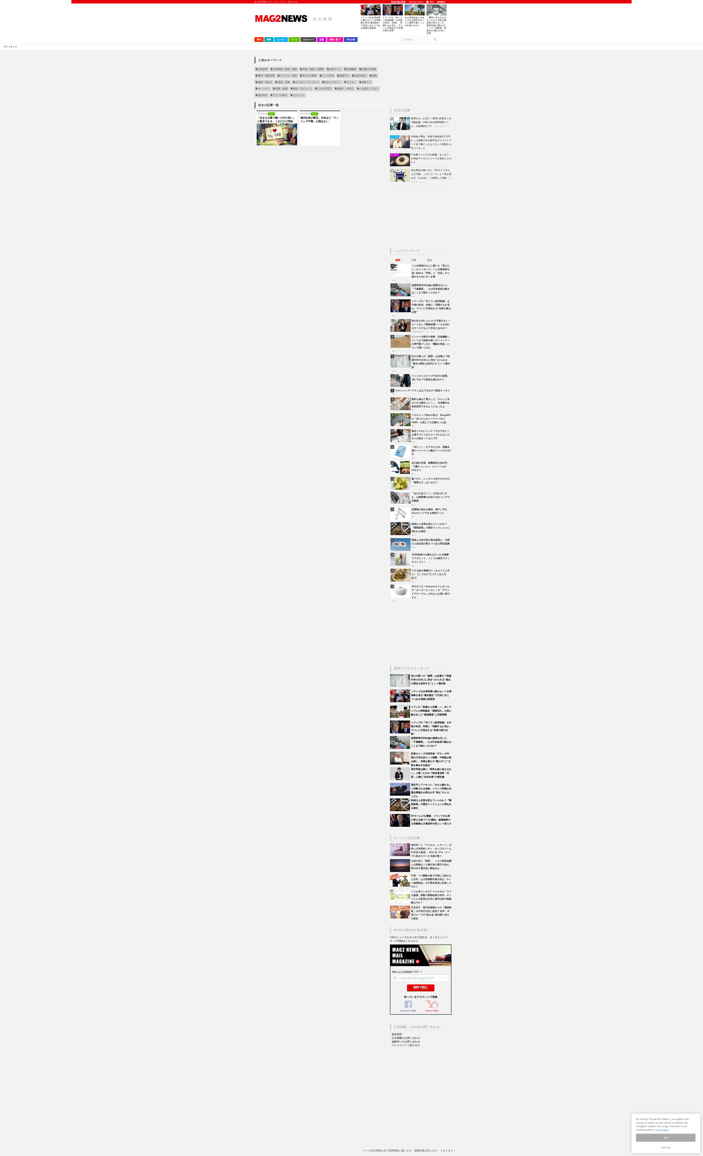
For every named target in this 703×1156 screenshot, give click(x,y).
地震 (374, 76)
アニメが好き (280, 95)
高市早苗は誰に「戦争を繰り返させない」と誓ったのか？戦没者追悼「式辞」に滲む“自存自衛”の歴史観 (431, 773)
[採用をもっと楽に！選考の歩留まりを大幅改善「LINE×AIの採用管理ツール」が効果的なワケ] (400, 129)
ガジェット (299, 95)
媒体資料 (397, 1034)
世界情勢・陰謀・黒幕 (285, 69)
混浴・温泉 (284, 82)
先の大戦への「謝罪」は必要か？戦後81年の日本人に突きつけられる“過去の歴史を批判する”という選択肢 (431, 679)
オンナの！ (264, 88)
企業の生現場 (369, 69)
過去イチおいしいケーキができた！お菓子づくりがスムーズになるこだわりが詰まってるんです (431, 435)
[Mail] (330, 19)
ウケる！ (351, 82)
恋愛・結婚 (281, 88)
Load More (320, 152)
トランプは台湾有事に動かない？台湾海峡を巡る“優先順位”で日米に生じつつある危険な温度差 (370, 22)
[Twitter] (320, 19)
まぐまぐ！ (449, 1150)
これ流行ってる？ (368, 88)
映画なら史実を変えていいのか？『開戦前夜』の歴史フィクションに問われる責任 (431, 528)
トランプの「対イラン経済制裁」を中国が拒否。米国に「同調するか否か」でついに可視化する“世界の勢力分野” (393, 24)
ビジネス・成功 (288, 76)
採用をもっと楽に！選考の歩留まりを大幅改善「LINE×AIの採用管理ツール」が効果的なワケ (431, 122)
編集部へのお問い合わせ (406, 1041)
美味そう (366, 82)
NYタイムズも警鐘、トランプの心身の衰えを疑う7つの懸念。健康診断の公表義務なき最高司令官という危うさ (431, 819)
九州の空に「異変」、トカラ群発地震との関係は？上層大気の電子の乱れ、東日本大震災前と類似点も (431, 865)
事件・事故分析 (266, 76)
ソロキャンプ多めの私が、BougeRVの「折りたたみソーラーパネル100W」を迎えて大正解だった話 (431, 419)
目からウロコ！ (333, 82)
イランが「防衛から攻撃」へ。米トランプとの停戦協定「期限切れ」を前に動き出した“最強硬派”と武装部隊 (431, 711)
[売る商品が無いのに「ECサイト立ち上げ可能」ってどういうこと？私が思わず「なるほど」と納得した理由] (400, 181)
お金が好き (361, 76)
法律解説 (351, 69)
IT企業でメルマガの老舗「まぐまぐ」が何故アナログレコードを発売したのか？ (431, 158)
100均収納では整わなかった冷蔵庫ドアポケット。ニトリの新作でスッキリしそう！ (431, 558)
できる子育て (324, 88)
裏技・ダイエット (302, 88)
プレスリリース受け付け (406, 1045)
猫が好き (263, 95)
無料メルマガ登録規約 (402, 972)
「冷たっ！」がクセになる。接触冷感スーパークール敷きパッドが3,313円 (431, 451)
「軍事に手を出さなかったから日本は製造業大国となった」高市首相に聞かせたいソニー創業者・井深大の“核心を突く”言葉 (436, 25)
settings (666, 1147)
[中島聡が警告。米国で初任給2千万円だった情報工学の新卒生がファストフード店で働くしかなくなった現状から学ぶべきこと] (400, 147)
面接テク (344, 76)
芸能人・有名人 (345, 88)
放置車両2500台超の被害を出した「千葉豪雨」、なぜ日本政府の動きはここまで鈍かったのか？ (431, 289)
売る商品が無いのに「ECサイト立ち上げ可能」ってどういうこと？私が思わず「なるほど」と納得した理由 (431, 174)
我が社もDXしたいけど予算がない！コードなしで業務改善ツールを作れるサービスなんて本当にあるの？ (431, 324)
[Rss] (325, 19)
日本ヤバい (335, 69)
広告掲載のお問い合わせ (406, 1037)
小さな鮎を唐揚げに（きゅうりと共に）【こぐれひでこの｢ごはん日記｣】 (431, 574)
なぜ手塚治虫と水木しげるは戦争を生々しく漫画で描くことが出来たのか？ (414, 21)
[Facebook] (315, 19)
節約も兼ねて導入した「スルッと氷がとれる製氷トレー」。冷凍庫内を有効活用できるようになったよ (431, 403)
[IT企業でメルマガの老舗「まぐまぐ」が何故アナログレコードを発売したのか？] (400, 165)
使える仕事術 (309, 76)
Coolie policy (662, 1130)
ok (665, 1137)
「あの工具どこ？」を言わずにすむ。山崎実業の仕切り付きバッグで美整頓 (431, 497)
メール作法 (328, 76)
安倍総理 (263, 69)
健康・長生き (265, 82)
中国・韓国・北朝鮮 (313, 69)
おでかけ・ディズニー (307, 82)
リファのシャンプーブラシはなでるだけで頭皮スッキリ (420, 390)
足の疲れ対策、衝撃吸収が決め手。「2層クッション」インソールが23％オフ (431, 466)
